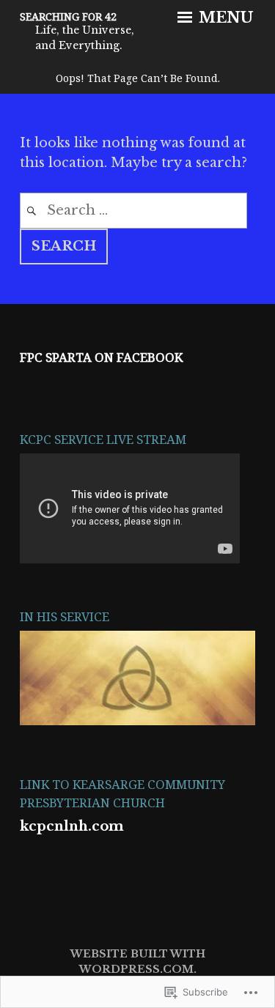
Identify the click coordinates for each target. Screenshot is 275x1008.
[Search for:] (133, 210)
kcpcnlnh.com (72, 826)
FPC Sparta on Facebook (101, 357)
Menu (224, 17)
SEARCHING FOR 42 (68, 16)
